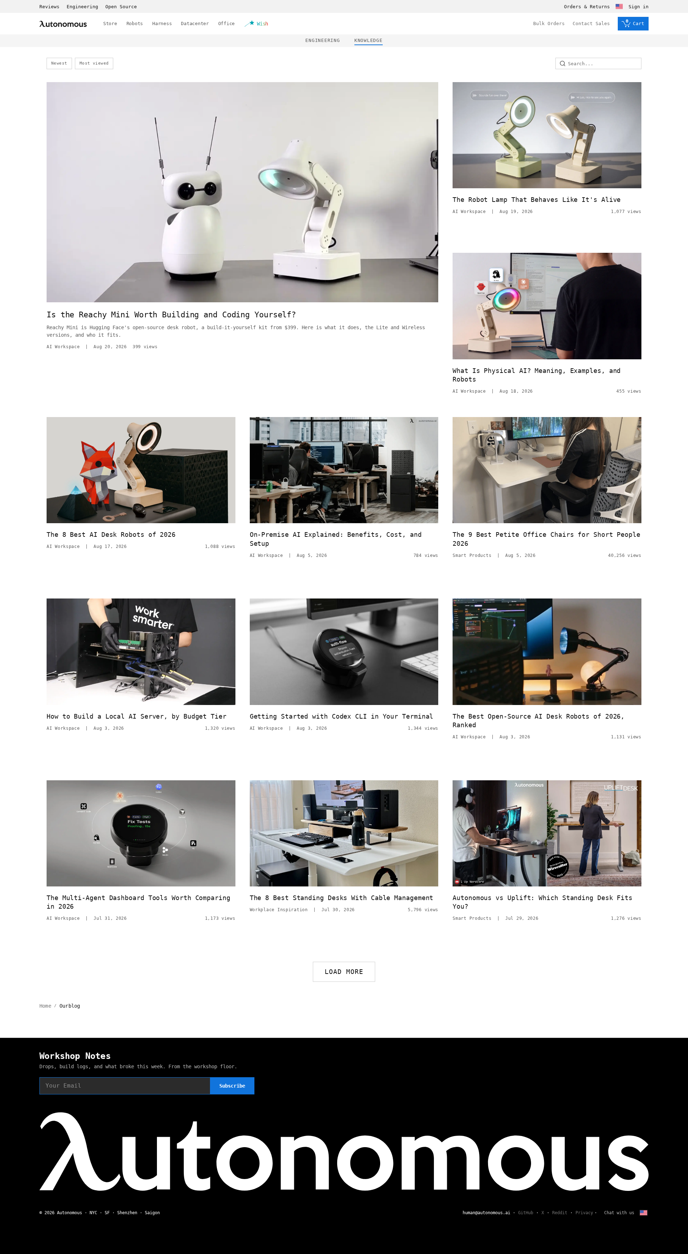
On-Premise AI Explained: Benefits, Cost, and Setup (336, 539)
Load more (344, 971)
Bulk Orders (549, 23)
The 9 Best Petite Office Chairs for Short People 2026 (546, 539)
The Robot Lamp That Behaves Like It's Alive (537, 199)
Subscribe (232, 1086)
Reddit (559, 1212)
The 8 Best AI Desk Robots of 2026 (111, 534)
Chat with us (619, 1212)
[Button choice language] (619, 6)
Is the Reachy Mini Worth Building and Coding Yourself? (171, 314)
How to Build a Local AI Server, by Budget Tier (136, 716)
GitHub (525, 1212)
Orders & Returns (587, 6)
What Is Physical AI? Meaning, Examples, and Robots (537, 375)
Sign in (639, 6)
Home (45, 1006)
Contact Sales (591, 23)
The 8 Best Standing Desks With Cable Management (342, 898)
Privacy (584, 1212)
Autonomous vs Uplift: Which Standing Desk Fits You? (542, 902)
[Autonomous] (63, 24)
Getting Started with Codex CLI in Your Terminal (342, 716)
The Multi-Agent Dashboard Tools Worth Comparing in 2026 (138, 902)
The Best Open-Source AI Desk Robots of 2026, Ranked (539, 721)
